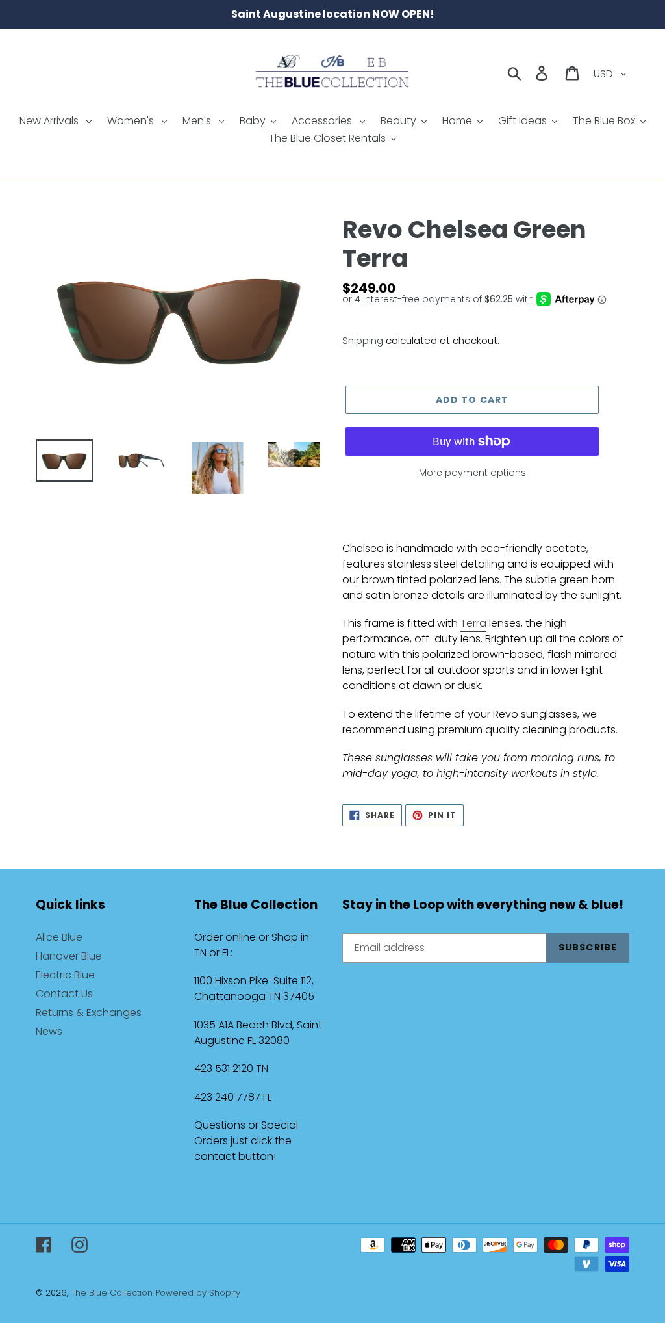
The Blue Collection (113, 1293)
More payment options (472, 472)
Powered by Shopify (197, 1293)
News (49, 1031)
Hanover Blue (69, 956)
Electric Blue (65, 974)
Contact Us (64, 993)
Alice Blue (59, 937)
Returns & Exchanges (89, 1012)
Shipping (362, 340)
